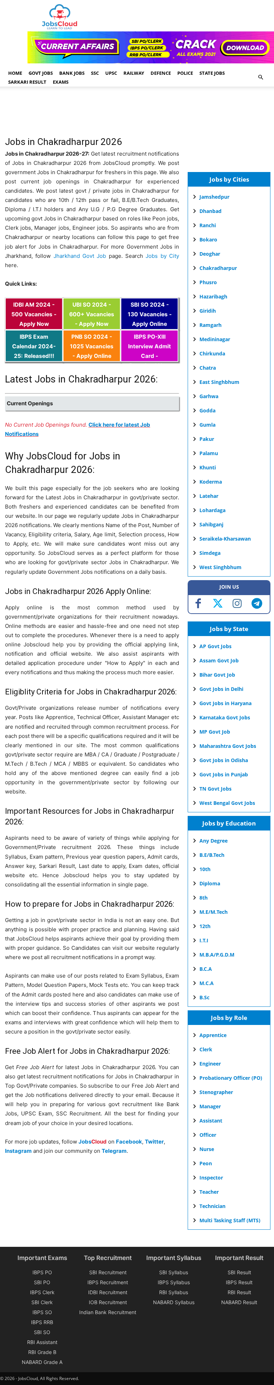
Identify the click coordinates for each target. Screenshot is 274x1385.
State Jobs (212, 73)
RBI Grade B (42, 1352)
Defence (161, 73)
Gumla (207, 424)
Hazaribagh (213, 296)
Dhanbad (210, 211)
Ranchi (207, 225)
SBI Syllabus (173, 1272)
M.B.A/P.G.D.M (216, 954)
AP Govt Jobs (215, 646)
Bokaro (208, 239)
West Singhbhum (220, 567)
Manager (210, 1106)
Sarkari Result (27, 82)
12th (204, 926)
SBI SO (42, 1332)
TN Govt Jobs (215, 788)
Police (185, 73)
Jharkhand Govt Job (80, 255)
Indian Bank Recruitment (107, 1312)
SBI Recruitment (108, 1272)
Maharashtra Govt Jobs (227, 746)
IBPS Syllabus (174, 1282)
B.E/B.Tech (211, 855)
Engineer (210, 1063)
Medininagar (214, 339)
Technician (212, 1206)
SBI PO (42, 1282)
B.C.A (205, 968)
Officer (207, 1134)
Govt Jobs (41, 73)
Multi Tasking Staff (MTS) (229, 1220)
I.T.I (203, 940)
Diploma (209, 883)
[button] (260, 77)
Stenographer (216, 1092)
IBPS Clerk (42, 1292)
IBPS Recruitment (107, 1282)
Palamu (208, 453)
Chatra (207, 367)
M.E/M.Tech (213, 911)
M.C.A (206, 983)
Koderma (210, 481)
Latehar (208, 496)
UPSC (111, 73)
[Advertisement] (135, 115)
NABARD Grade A (42, 1362)
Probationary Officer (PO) (230, 1077)
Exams (60, 82)
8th (203, 897)
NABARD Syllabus (173, 1302)
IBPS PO (42, 1272)
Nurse (206, 1149)
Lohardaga (212, 510)
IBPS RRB (42, 1322)
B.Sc (204, 997)
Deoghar (209, 253)
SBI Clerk (42, 1302)
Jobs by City (162, 255)
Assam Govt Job (219, 660)
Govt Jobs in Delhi (221, 689)
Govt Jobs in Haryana (225, 703)
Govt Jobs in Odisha (223, 760)
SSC (95, 73)
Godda (207, 410)
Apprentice (213, 1035)
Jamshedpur (214, 196)
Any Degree (213, 840)
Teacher (209, 1191)
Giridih (207, 310)
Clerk (205, 1049)
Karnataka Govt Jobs (224, 717)
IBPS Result (239, 1282)
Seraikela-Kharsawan (225, 538)
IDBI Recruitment (107, 1292)
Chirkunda (212, 353)
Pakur (206, 439)
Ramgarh (210, 325)
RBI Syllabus (173, 1292)
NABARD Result (239, 1302)
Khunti (207, 467)
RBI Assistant (42, 1342)
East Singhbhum (219, 382)
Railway (133, 73)
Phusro (208, 282)
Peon (205, 1163)
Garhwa (208, 396)
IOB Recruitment (108, 1302)
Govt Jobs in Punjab (223, 774)
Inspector (211, 1177)
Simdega (209, 553)
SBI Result (239, 1272)
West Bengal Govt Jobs (227, 803)
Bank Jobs (72, 73)
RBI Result (239, 1292)
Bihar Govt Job (217, 674)
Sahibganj (211, 524)
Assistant (210, 1120)
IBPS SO (42, 1312)
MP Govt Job (214, 731)
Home (15, 73)
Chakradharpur (218, 268)
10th (204, 869)
